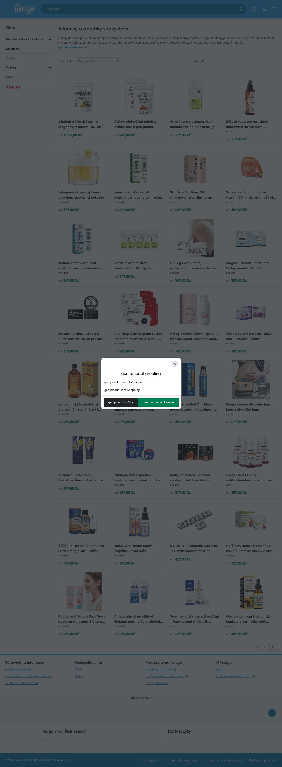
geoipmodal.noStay (121, 402)
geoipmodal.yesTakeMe (158, 402)
